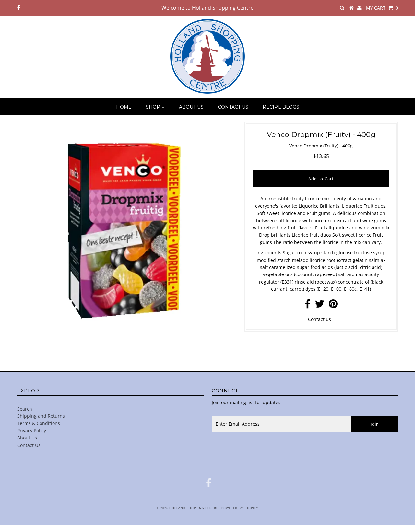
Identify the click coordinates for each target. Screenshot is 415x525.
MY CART (382, 8)
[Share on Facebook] (308, 305)
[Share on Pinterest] (333, 305)
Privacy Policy (31, 430)
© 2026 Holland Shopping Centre (187, 508)
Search (24, 409)
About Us (27, 438)
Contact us (319, 319)
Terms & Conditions (38, 423)
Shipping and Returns (41, 416)
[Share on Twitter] (319, 305)
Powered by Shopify (239, 508)
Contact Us (29, 445)
